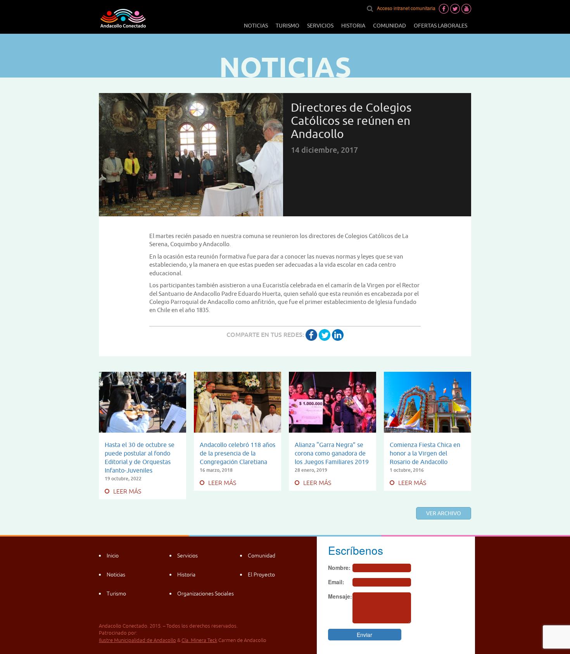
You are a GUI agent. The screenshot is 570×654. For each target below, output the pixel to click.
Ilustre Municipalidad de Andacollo (137, 640)
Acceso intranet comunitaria (406, 8)
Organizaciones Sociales (205, 593)
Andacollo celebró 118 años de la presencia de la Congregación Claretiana (237, 453)
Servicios (320, 25)
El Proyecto (261, 574)
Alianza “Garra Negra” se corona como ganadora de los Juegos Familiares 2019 (332, 453)
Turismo (287, 25)
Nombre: (339, 567)
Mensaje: (340, 596)
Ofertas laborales (440, 25)
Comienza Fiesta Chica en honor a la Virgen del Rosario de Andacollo (425, 453)
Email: (336, 582)
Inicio (113, 555)
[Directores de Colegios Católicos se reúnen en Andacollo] (311, 334)
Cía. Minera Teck (199, 640)
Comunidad (389, 25)
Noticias (256, 25)
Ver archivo (443, 513)
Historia (353, 25)
